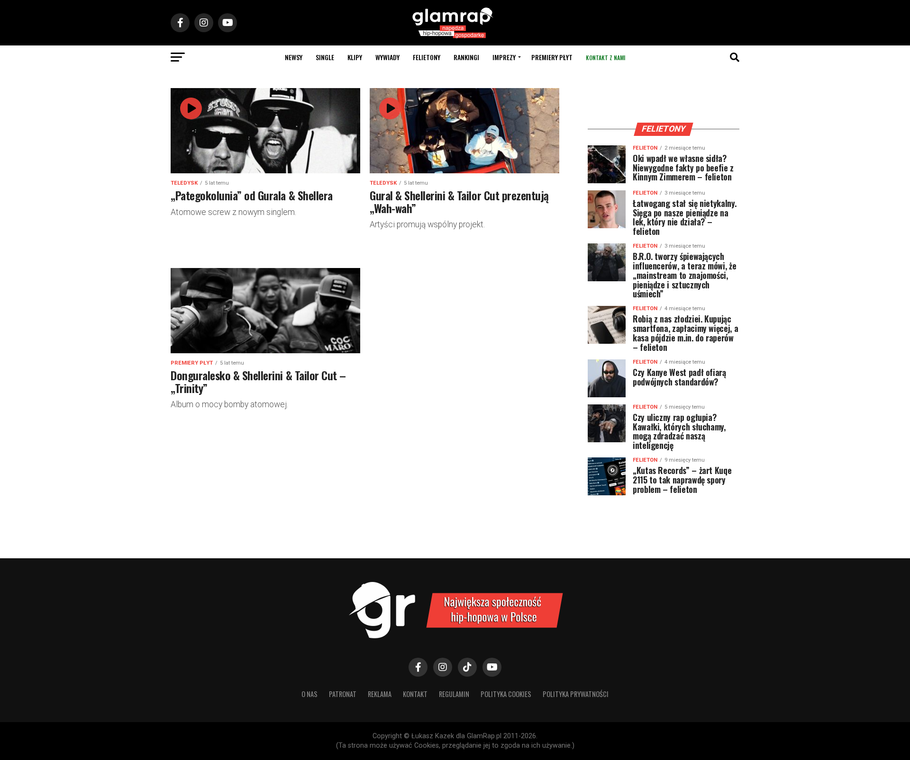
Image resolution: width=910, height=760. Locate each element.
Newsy (293, 57)
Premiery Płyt (552, 57)
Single (325, 57)
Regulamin (454, 694)
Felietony (426, 57)
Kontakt (415, 694)
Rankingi (466, 57)
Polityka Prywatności (576, 694)
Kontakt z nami (605, 58)
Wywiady (387, 57)
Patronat (342, 694)
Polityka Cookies (506, 694)
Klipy (354, 57)
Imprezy (504, 57)
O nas (309, 694)
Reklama (379, 694)
